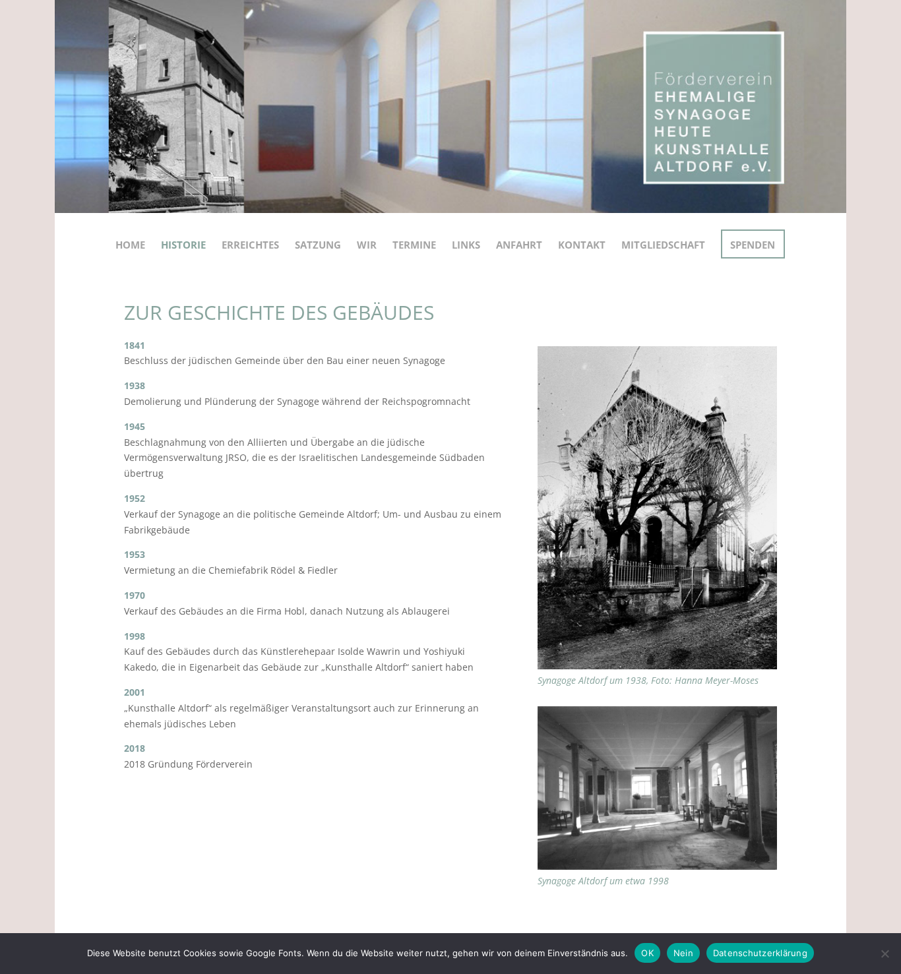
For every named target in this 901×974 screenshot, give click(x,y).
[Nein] (884, 953)
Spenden (752, 244)
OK (647, 953)
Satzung (318, 244)
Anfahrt (519, 244)
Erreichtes (250, 244)
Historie (183, 244)
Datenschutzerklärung (760, 953)
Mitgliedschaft (663, 244)
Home (130, 244)
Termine (414, 244)
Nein (683, 953)
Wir (367, 244)
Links (466, 244)
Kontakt (582, 244)
